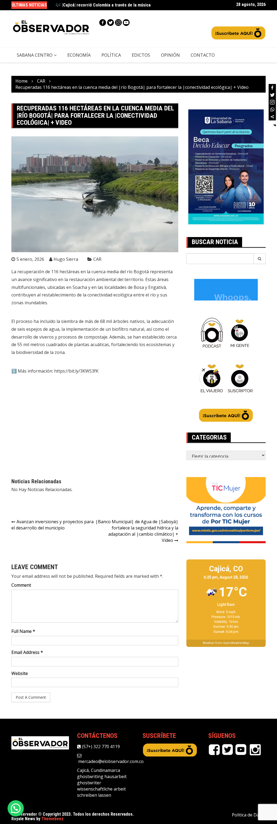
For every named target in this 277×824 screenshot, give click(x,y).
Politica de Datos (249, 815)
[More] (272, 116)
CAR (97, 259)
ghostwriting (90, 776)
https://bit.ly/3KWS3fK (76, 371)
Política (111, 55)
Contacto (203, 55)
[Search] (260, 258)
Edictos (141, 55)
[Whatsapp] (272, 109)
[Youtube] (126, 22)
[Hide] (275, 125)
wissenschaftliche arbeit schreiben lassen (101, 792)
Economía (79, 55)
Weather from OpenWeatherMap (226, 643)
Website (19, 673)
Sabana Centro (34, 55)
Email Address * (27, 652)
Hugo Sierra (66, 259)
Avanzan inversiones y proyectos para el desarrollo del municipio (52, 525)
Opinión (170, 55)
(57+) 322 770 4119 (100, 746)
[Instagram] (118, 22)
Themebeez (52, 818)
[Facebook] (102, 22)
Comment (21, 585)
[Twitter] (110, 22)
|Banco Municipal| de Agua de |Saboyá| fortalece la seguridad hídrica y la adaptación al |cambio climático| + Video (136, 531)
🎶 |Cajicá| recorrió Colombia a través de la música (103, 5)
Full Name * (23, 631)
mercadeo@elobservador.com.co (110, 761)
